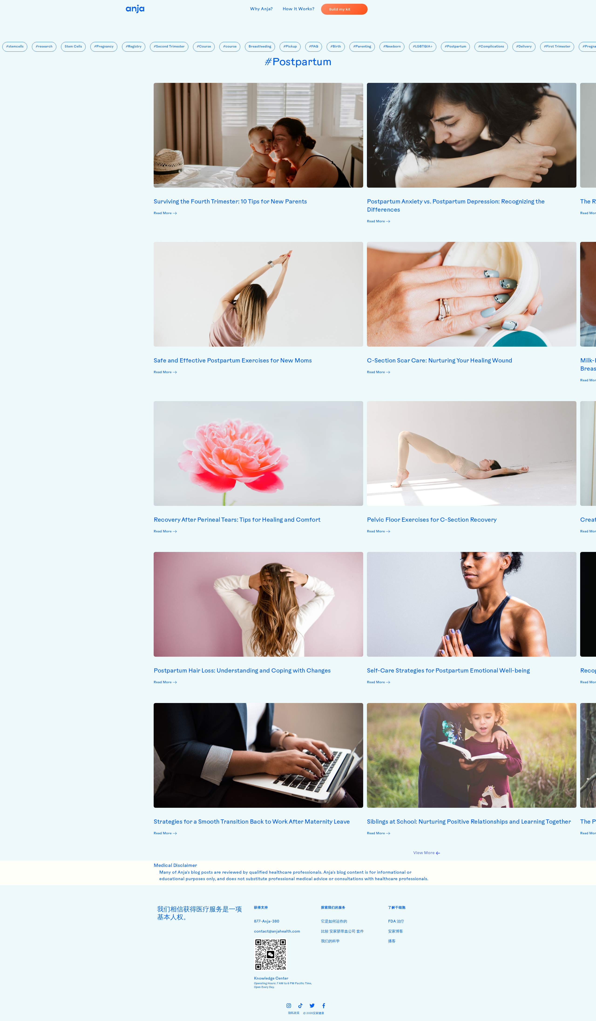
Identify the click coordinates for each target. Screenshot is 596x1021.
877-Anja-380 (266, 921)
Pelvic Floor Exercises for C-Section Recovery (432, 520)
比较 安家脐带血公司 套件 (342, 931)
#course (230, 46)
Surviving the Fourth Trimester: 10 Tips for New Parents (230, 202)
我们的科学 (330, 941)
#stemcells (15, 46)
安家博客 (395, 931)
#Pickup (290, 46)
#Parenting (362, 46)
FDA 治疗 (396, 921)
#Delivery (524, 46)
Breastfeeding (260, 46)
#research (44, 46)
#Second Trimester (169, 46)
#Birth (335, 46)
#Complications (491, 46)
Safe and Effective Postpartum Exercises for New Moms (233, 361)
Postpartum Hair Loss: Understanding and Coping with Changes (242, 671)
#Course (204, 46)
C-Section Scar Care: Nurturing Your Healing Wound (439, 361)
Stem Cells (73, 46)
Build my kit (339, 9)
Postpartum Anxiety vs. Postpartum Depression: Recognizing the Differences (456, 206)
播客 (392, 941)
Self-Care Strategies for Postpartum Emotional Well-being (448, 671)
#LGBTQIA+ (423, 46)
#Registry (134, 46)
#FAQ (313, 46)
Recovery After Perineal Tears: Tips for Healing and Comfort (237, 520)
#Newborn (392, 46)
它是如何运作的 (334, 921)
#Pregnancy (104, 46)
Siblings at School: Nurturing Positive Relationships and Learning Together (469, 822)
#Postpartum (455, 46)
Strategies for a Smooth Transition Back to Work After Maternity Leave (252, 822)
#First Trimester (557, 46)
